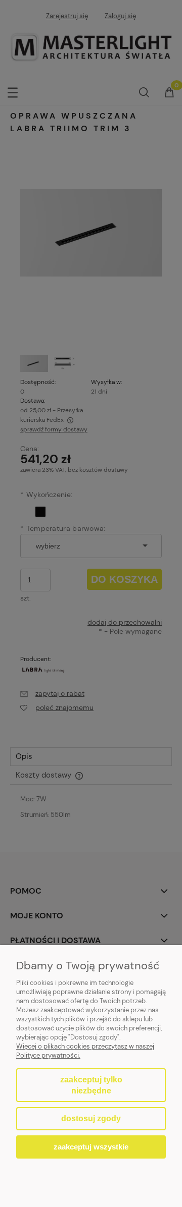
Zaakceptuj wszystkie (91, 1146)
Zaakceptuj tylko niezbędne (91, 1085)
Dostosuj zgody (91, 1118)
